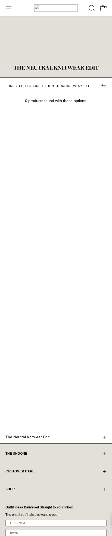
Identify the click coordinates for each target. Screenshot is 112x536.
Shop (10, 489)
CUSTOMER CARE (20, 471)
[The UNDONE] (56, 8)
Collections (29, 86)
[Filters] (104, 86)
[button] (91, 8)
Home (9, 86)
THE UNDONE (16, 453)
